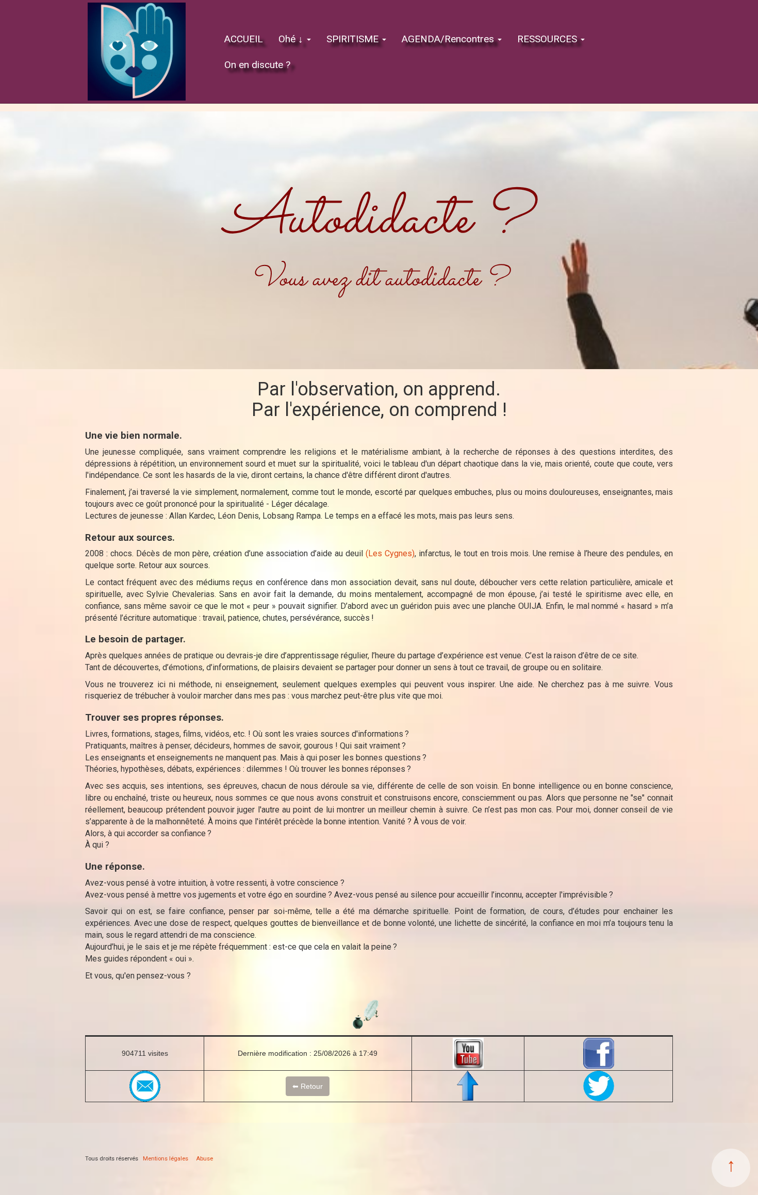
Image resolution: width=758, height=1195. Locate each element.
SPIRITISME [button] (353, 39)
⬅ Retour (307, 1086)
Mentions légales (165, 1158)
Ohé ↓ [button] (292, 39)
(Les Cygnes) (390, 553)
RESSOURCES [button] (548, 39)
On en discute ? (257, 65)
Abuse (204, 1158)
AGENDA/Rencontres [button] (449, 39)
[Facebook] (598, 1053)
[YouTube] (468, 1053)
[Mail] (145, 1086)
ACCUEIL (243, 39)
